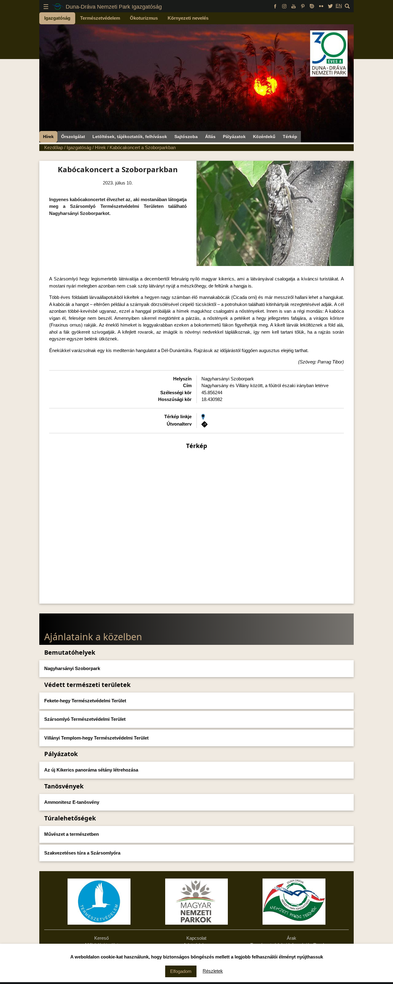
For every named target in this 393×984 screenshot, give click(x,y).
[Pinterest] (303, 5)
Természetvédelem (100, 18)
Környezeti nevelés (188, 18)
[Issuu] (312, 5)
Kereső (101, 938)
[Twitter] (330, 5)
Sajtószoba (186, 136)
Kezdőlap (53, 147)
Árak (291, 938)
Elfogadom (181, 971)
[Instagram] (284, 5)
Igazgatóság (57, 18)
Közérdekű (264, 136)
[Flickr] (321, 5)
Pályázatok (234, 136)
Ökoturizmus (144, 18)
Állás (210, 136)
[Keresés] (347, 5)
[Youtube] (294, 5)
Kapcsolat (196, 938)
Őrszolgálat (73, 136)
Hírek (48, 136)
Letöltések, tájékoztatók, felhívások (129, 136)
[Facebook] (275, 5)
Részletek (213, 971)
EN (339, 5)
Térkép (290, 136)
